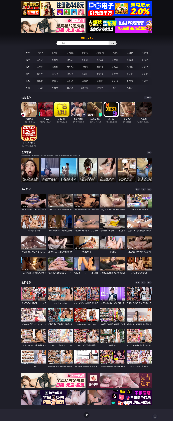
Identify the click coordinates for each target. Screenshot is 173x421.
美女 (137, 189)
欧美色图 (70, 74)
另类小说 (115, 81)
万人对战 (70, 53)
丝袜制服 (115, 60)
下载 (149, 152)
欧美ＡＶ (70, 60)
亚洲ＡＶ (40, 60)
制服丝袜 (100, 67)
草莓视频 (70, 88)
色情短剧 (130, 88)
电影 (28, 67)
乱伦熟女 (130, 67)
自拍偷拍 (55, 60)
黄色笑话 (130, 81)
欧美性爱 (85, 67)
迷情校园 (100, 81)
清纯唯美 (115, 74)
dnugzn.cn (86, 38)
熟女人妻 (100, 60)
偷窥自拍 (40, 74)
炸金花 (115, 53)
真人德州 (55, 53)
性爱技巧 (145, 81)
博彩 (28, 52)
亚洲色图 (55, 74)
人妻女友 (70, 81)
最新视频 (26, 189)
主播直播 (130, 60)
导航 (28, 88)
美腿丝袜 (100, 74)
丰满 (137, 282)
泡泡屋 (115, 88)
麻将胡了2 (100, 53)
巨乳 (143, 189)
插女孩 (40, 88)
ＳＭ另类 (145, 60)
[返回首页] (155, 416)
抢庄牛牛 (145, 53)
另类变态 (145, 67)
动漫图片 (85, 74)
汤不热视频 (85, 88)
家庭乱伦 (55, 81)
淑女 (143, 282)
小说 (28, 81)
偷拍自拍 (55, 67)
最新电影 (26, 282)
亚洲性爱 (40, 67)
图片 (28, 74)
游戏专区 (85, 53)
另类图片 (145, 74)
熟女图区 (130, 74)
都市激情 (40, 81)
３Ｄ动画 (85, 60)
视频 (28, 60)
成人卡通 (70, 67)
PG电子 (40, 53)
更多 (149, 189)
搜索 (112, 43)
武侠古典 (85, 81)
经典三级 (115, 67)
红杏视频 (100, 88)
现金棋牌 (130, 53)
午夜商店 (55, 88)
